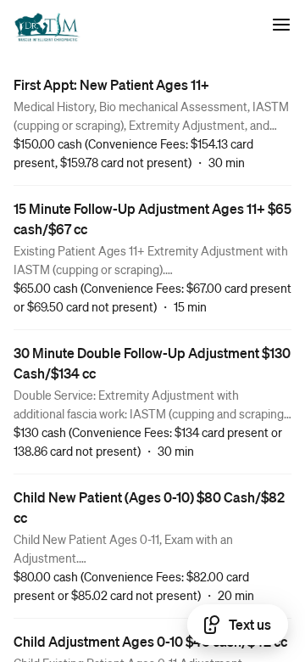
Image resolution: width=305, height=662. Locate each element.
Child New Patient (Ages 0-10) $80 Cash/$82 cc (149, 507)
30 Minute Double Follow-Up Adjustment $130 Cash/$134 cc (152, 363)
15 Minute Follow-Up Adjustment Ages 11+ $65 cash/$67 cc (152, 218)
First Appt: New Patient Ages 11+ (111, 84)
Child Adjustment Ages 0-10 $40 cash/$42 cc (150, 641)
